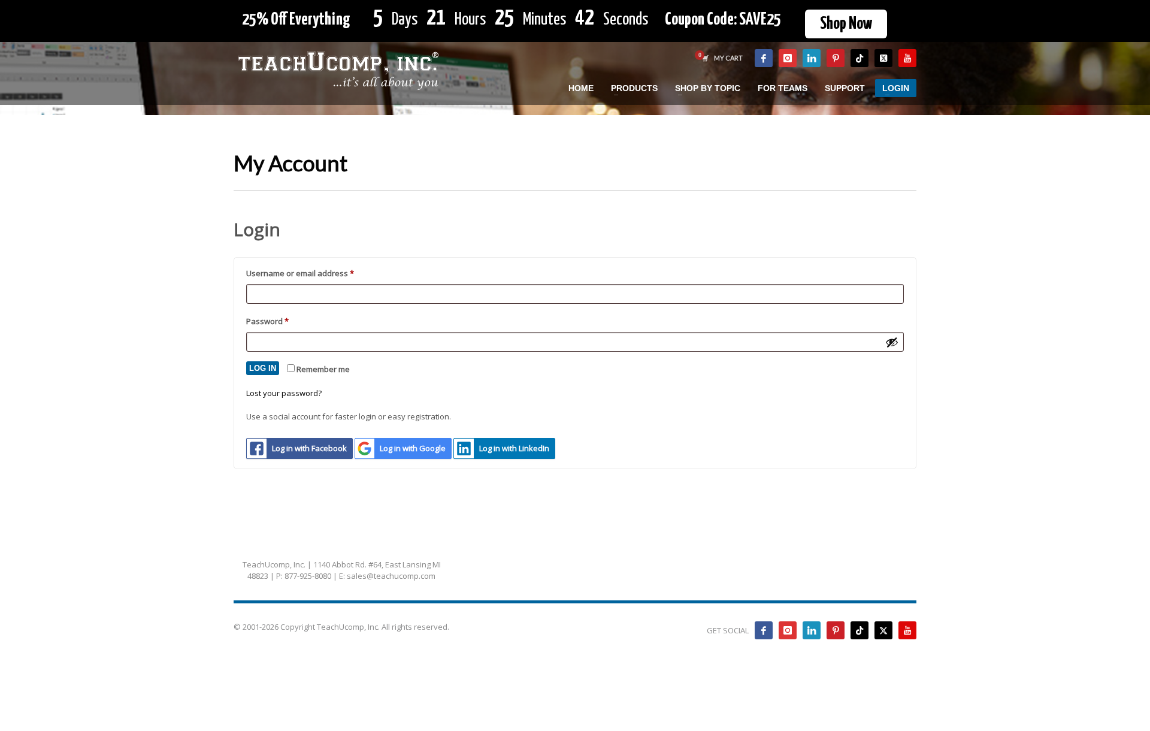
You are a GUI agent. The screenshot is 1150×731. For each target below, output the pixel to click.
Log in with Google (413, 448)
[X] (883, 58)
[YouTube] (907, 58)
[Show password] (891, 342)
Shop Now (846, 24)
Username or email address (316, 273)
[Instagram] (788, 58)
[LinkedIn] (812, 58)
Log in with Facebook (309, 448)
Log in (262, 368)
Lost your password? (284, 393)
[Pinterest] (836, 58)
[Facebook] (764, 58)
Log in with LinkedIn (514, 448)
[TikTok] (859, 58)
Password (284, 321)
